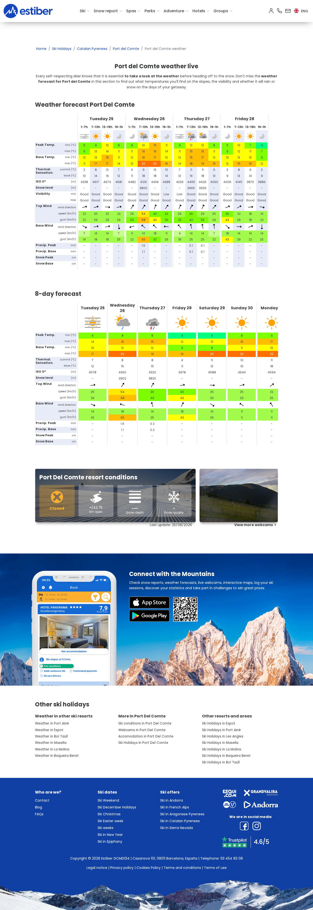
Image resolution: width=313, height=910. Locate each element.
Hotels (198, 11)
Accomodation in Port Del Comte (145, 736)
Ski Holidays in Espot (218, 723)
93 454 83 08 (231, 858)
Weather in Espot (49, 730)
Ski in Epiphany (110, 841)
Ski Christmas (109, 814)
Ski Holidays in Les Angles (222, 736)
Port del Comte (126, 48)
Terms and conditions (182, 867)
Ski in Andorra (171, 800)
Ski (82, 11)
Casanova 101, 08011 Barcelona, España (165, 858)
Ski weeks (105, 827)
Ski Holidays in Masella (220, 742)
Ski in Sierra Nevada (176, 827)
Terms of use (215, 867)
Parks (150, 11)
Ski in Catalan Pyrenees (180, 820)
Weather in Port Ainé (52, 723)
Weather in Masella (51, 742)
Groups (220, 11)
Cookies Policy (148, 867)
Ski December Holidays (117, 807)
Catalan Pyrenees (92, 48)
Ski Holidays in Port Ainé (221, 730)
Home (41, 48)
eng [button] (304, 11)
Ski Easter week (110, 820)
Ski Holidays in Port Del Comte (143, 742)
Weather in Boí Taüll (51, 736)
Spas (131, 11)
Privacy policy (122, 867)
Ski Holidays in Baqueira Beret (226, 755)
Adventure (174, 11)
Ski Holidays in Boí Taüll (221, 762)
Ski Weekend (108, 800)
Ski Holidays (61, 48)
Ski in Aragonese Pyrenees (182, 814)
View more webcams (253, 524)
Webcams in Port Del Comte (142, 730)
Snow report (106, 11)
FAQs (39, 814)
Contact (42, 800)
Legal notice (97, 867)
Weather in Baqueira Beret (57, 755)
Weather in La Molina (52, 749)
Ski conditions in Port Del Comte (144, 723)
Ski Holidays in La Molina (221, 749)
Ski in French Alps (174, 807)
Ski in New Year (110, 834)
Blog (38, 807)
